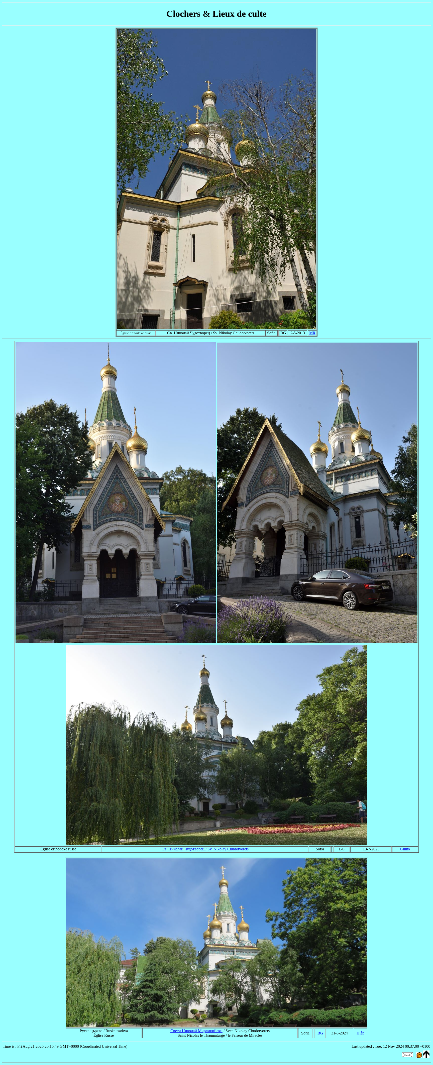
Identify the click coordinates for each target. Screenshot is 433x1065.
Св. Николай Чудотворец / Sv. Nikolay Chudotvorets (205, 849)
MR (312, 333)
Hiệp (360, 1033)
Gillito (405, 849)
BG (320, 1033)
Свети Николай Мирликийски (196, 1031)
